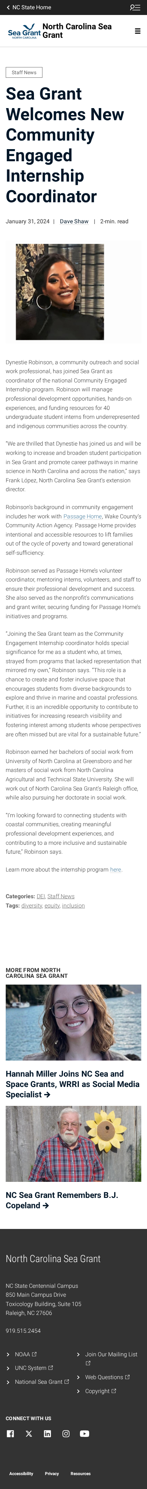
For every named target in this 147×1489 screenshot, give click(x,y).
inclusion (73, 905)
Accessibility (21, 1473)
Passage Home (83, 516)
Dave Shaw (74, 221)
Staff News (61, 896)
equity (52, 905)
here (115, 869)
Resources (81, 1473)
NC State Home (31, 7)
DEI (41, 896)
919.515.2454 (23, 1330)
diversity (31, 905)
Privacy (52, 1473)
